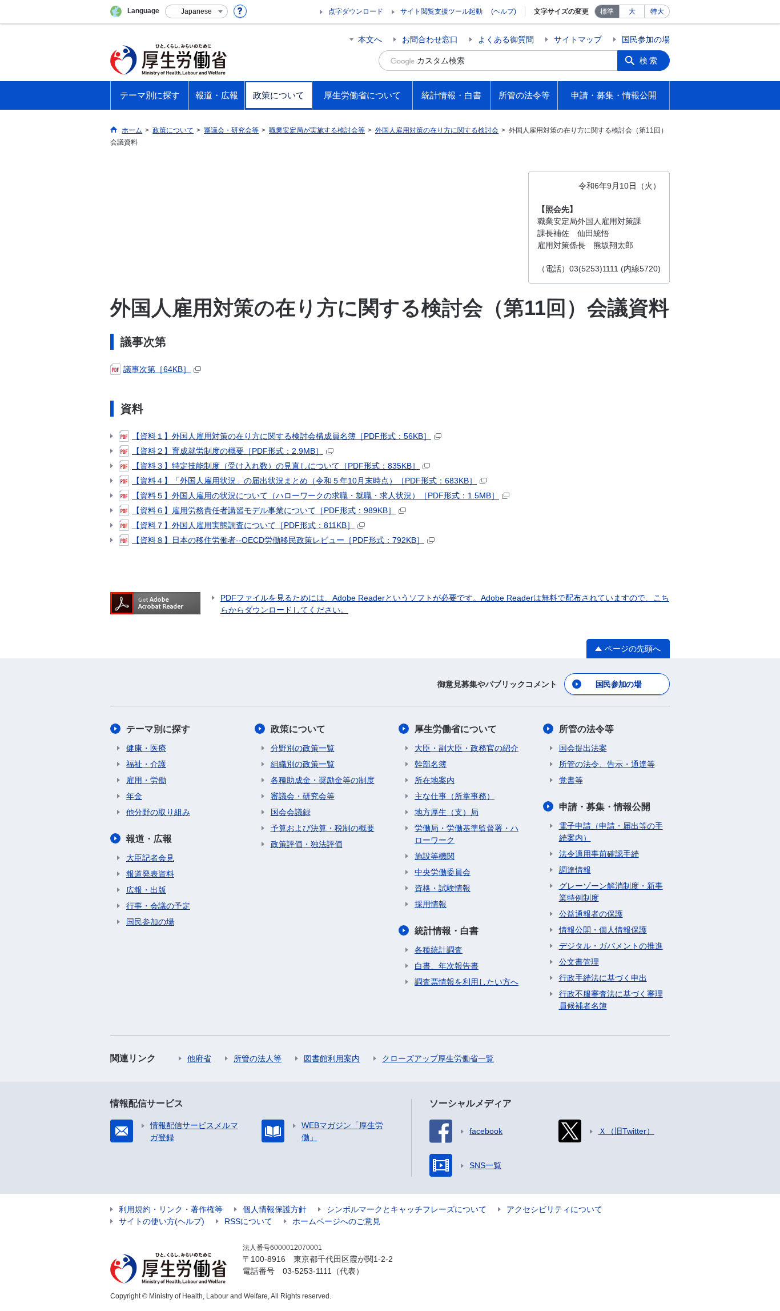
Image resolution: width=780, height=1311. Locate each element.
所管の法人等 (258, 1058)
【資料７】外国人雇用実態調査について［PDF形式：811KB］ (243, 525)
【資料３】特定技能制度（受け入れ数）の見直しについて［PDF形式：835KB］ (276, 465)
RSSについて (248, 1221)
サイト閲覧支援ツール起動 (441, 11)
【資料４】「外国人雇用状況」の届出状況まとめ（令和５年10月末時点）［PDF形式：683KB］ (304, 480)
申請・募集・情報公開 (604, 807)
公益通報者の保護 (591, 913)
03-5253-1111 (307, 1271)
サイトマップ (578, 39)
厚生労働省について (456, 729)
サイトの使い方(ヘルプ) (161, 1221)
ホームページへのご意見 (336, 1221)
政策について (298, 729)
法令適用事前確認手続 (599, 853)
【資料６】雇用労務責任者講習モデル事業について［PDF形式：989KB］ (264, 510)
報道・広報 (149, 839)
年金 (134, 796)
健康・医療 (146, 748)
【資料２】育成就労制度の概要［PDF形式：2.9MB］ (227, 450)
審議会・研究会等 (303, 796)
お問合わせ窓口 (430, 39)
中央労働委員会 (443, 872)
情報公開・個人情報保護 (603, 929)
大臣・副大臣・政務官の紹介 (466, 748)
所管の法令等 (586, 729)
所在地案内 (435, 780)
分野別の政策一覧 (303, 748)
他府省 (199, 1058)
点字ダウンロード (355, 11)
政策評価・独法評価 (307, 844)
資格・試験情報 (443, 888)
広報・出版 (146, 889)
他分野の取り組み (158, 812)
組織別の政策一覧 (303, 764)
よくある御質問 (506, 39)
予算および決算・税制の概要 (323, 828)
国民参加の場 (646, 39)
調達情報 (575, 869)
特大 (657, 11)
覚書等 (571, 780)
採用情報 (431, 904)
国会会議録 (291, 812)
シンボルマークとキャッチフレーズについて (407, 1209)
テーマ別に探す (158, 729)
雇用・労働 (146, 780)
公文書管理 (579, 961)
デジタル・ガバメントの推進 (611, 945)
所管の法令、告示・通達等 (607, 764)
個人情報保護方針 (275, 1209)
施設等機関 (435, 856)
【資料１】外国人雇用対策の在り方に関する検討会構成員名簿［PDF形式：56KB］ (281, 436)
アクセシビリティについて (554, 1209)
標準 (607, 11)
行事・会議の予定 (158, 905)
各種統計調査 (439, 949)
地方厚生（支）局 (447, 812)
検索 (649, 60)
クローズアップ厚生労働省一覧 (438, 1058)
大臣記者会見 (150, 857)
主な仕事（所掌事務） (454, 796)
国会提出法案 (583, 748)
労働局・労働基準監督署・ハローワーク (466, 834)
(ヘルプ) (503, 11)
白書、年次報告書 (447, 965)
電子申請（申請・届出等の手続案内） (611, 831)
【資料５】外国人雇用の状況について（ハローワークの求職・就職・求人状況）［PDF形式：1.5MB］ (315, 495)
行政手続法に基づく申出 (603, 977)
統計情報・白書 (447, 931)
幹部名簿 (431, 764)
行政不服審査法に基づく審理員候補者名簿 (611, 999)
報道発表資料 (150, 873)
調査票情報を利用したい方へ (466, 981)
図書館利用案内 (332, 1058)
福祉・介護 (146, 764)
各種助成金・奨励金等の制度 (323, 780)
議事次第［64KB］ (157, 369)
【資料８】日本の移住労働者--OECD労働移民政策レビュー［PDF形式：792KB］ (278, 540)
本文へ (370, 39)
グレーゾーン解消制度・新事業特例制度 (611, 891)
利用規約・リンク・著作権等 (171, 1209)
